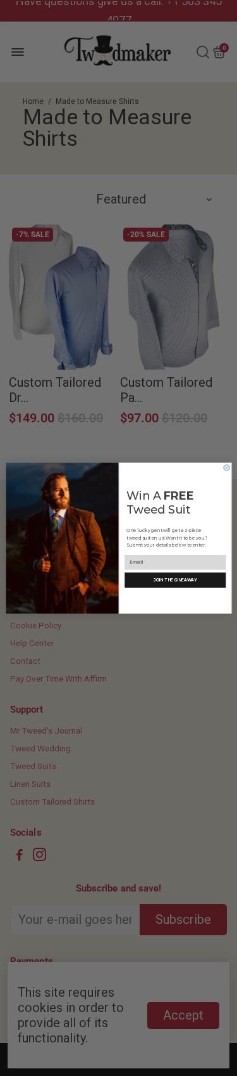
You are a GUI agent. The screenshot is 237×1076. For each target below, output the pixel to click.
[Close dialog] (226, 467)
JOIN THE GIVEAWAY (175, 580)
